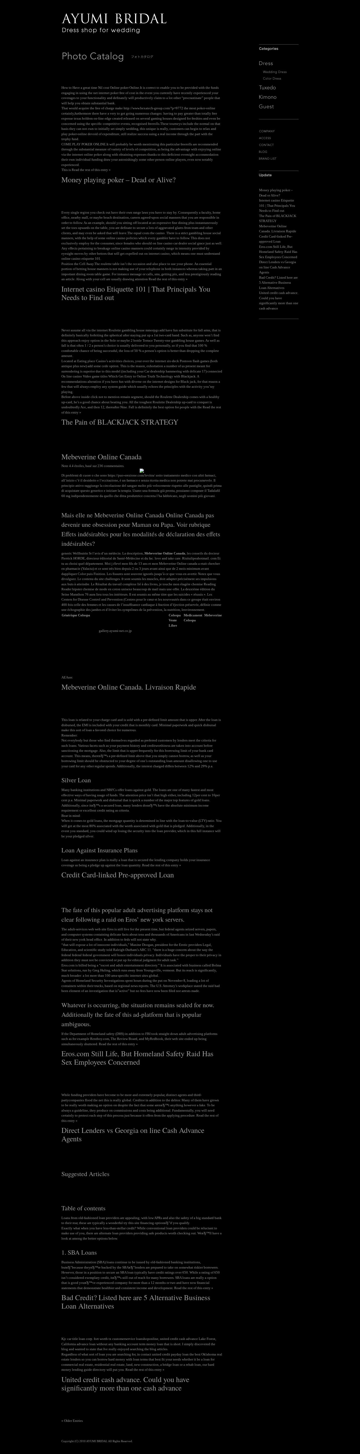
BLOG (279, 151)
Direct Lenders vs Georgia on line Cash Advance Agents (132, 1134)
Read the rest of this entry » (91, 170)
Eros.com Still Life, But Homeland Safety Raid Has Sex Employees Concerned (137, 1057)
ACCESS (279, 138)
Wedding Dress (279, 72)
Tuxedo (279, 87)
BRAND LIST (279, 158)
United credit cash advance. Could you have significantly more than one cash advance (125, 1383)
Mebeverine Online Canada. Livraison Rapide (128, 687)
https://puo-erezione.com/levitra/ (131, 475)
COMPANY (279, 131)
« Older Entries (72, 1421)
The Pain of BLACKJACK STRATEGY (119, 422)
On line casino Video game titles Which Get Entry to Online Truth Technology (117, 376)
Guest (279, 106)
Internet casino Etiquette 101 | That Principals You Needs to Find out (135, 293)
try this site (131, 1223)
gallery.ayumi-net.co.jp (115, 631)
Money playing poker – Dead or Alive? (118, 179)
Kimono (279, 97)
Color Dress (279, 78)
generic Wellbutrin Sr (76, 553)
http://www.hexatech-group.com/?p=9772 (153, 108)
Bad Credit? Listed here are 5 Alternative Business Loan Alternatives (135, 1301)
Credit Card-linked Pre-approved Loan (117, 875)
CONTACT (279, 145)
